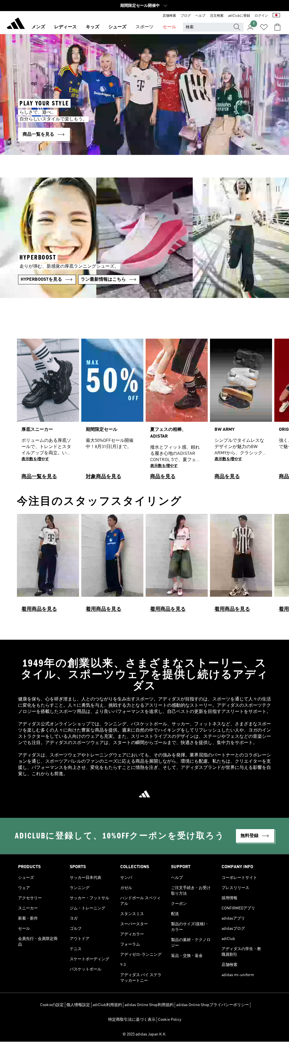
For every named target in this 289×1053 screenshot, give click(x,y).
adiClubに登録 (239, 16)
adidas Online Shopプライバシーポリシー (212, 1005)
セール (169, 27)
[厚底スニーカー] (48, 411)
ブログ (186, 16)
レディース (65, 27)
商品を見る (163, 476)
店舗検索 (169, 16)
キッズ (92, 27)
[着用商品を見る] (48, 565)
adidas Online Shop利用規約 (149, 1005)
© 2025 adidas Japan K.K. (144, 1034)
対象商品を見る (103, 476)
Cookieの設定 (52, 1005)
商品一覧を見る (39, 476)
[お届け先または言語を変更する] (276, 15)
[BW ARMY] (241, 411)
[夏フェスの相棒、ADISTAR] (177, 411)
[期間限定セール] (112, 411)
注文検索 (217, 16)
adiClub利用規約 (107, 1005)
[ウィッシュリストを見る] (264, 27)
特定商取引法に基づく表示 (132, 1020)
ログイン (261, 16)
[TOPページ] (16, 24)
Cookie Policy (169, 1020)
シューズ (117, 27)
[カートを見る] (277, 27)
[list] (144, 411)
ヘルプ (200, 16)
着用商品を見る (39, 609)
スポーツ (144, 27)
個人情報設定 (78, 1005)
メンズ (38, 27)
